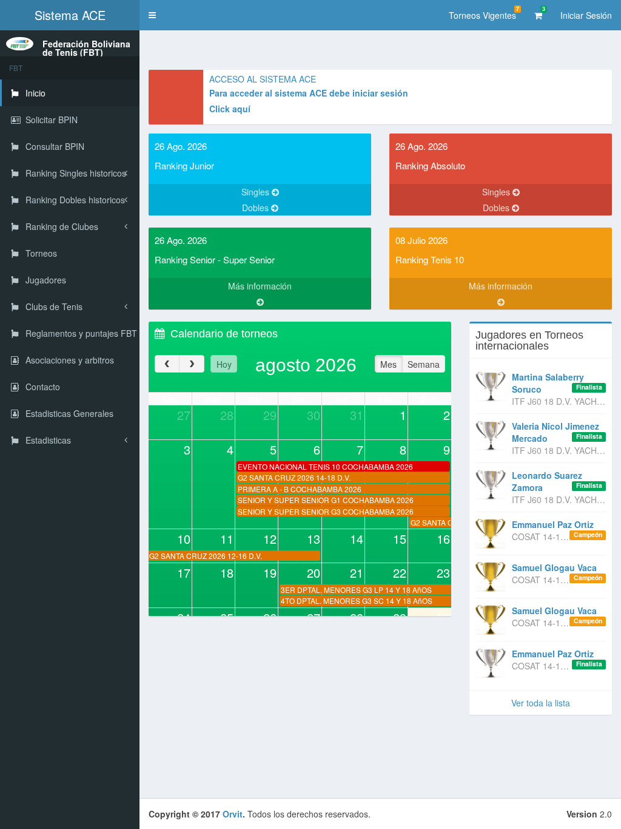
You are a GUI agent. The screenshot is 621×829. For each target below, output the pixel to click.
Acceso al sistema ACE (262, 79)
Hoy (224, 364)
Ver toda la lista (540, 703)
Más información (260, 286)
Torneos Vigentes (484, 13)
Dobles (256, 207)
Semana (424, 364)
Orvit (233, 814)
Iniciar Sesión (586, 15)
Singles (256, 192)
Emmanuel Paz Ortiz (553, 524)
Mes (388, 364)
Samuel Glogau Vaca (554, 567)
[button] (152, 15)
